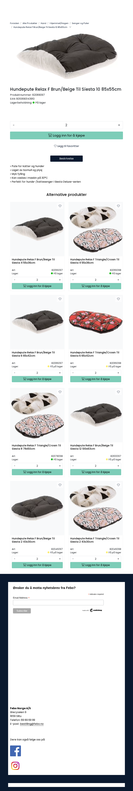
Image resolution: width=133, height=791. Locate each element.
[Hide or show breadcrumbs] (70, 27)
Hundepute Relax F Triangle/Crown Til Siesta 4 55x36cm (94, 261)
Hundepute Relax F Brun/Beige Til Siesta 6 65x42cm (33, 354)
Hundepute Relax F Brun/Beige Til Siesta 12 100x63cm (91, 447)
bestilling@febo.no (32, 724)
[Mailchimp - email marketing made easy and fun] (92, 610)
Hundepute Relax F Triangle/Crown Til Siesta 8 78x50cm (36, 447)
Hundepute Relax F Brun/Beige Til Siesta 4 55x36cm (33, 261)
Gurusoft (66, 785)
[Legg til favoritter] (60, 206)
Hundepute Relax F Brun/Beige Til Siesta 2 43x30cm (33, 540)
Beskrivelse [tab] (66, 158)
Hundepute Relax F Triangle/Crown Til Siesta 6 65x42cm (94, 354)
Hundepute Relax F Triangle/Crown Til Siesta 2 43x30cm (94, 540)
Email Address (21, 597)
